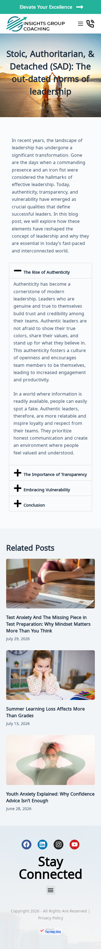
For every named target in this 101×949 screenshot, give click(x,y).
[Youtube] (74, 844)
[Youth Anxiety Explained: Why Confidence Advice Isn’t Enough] (50, 760)
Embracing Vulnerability (47, 489)
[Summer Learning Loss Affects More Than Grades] (50, 675)
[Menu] (80, 23)
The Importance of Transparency (55, 474)
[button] (50, 270)
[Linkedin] (42, 844)
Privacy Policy (50, 918)
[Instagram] (58, 844)
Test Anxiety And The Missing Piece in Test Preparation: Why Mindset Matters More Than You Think (48, 624)
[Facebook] (26, 844)
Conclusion (34, 505)
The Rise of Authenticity (47, 272)
